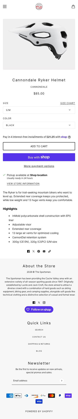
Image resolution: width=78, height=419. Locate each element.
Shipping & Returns (39, 344)
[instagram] (44, 302)
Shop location (38, 175)
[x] (39, 302)
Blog (39, 351)
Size (39, 103)
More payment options (39, 165)
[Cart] (73, 6)
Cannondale (39, 86)
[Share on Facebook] (28, 251)
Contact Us (39, 337)
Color (7, 118)
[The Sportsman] (39, 6)
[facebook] (34, 302)
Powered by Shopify (39, 411)
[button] (49, 251)
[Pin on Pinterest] (38, 251)
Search (39, 330)
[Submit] (61, 380)
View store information (23, 184)
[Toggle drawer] (5, 6)
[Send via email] (44, 251)
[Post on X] (33, 251)
